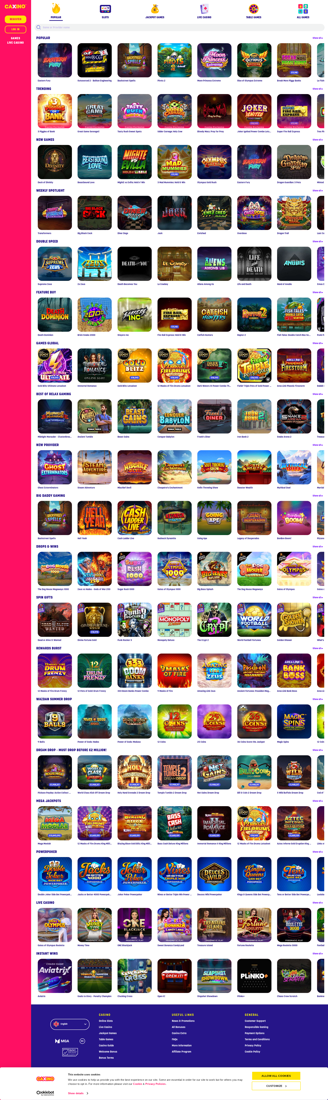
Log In (15, 29)
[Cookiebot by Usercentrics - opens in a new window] (45, 1093)
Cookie (137, 1083)
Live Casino (15, 43)
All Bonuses (178, 1027)
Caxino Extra (179, 1033)
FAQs (174, 1039)
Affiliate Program (181, 1051)
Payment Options (254, 1033)
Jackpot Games (108, 1033)
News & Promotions (183, 1021)
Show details (76, 1093)
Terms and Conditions (257, 1039)
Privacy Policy (253, 1045)
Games (15, 38)
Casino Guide (106, 1045)
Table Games (106, 1039)
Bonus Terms (106, 1058)
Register (16, 19)
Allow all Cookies (276, 1075)
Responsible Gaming (256, 1027)
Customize (274, 1085)
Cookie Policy (252, 1051)
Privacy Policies (155, 1083)
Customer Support (255, 1021)
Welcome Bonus (108, 1051)
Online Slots (106, 1021)
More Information (182, 1045)
